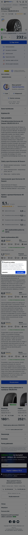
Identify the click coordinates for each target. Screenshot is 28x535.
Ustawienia (5, 272)
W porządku (20, 272)
